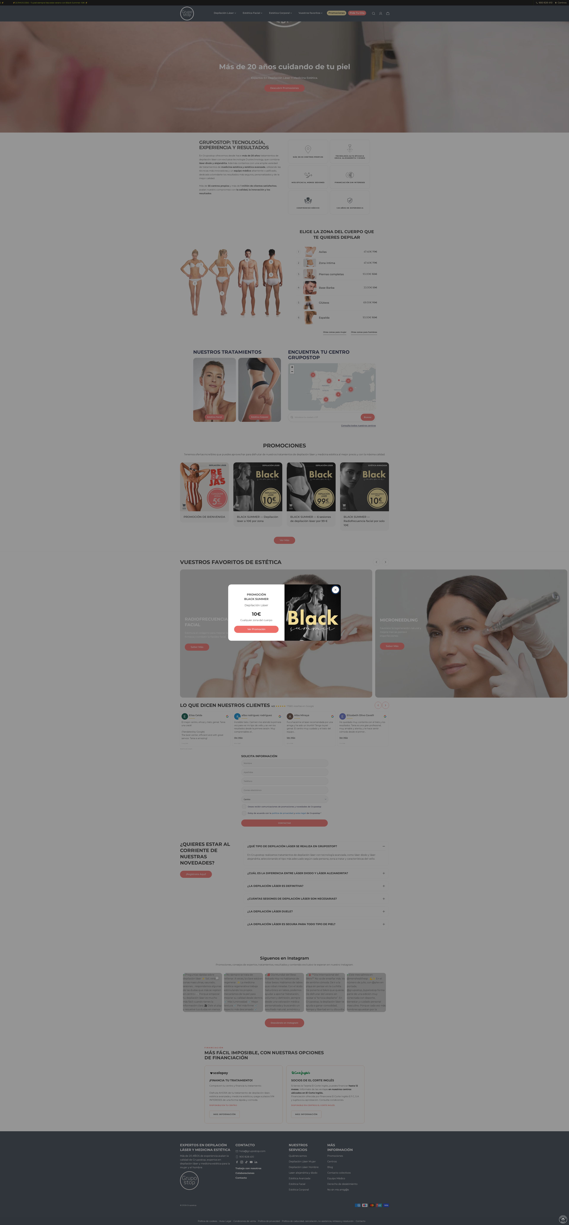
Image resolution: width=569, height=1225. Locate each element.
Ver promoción (256, 629)
